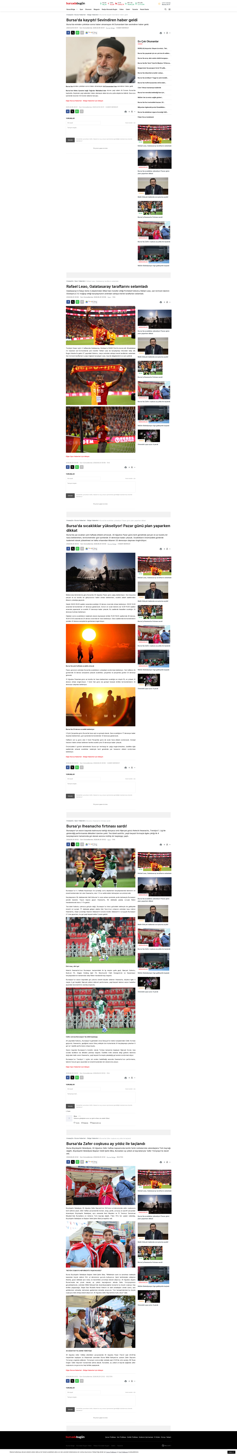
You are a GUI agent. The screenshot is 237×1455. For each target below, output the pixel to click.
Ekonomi (88, 9)
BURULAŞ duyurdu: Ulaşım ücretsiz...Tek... (153, 48)
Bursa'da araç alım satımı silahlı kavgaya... (153, 58)
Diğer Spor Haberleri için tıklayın (77, 456)
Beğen (85, 1123)
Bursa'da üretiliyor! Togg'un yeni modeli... (153, 78)
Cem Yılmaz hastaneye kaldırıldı (149, 88)
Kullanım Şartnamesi (146, 1437)
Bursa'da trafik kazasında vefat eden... (152, 83)
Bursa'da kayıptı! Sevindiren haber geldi (114, 15)
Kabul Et (231, 1452)
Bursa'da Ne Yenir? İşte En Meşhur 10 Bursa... (154, 63)
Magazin (97, 9)
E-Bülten (157, 1437)
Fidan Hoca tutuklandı (146, 117)
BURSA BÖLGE (143, 167)
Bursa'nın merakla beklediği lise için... (151, 92)
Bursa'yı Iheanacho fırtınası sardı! (98, 821)
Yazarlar (135, 9)
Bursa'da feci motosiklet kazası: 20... (151, 102)
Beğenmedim (96, 1123)
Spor (81, 9)
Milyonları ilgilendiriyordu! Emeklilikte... (152, 107)
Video (121, 9)
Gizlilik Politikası (132, 1437)
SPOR (140, 142)
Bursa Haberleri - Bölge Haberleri (86, 15)
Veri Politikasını (123, 1452)
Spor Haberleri (80, 281)
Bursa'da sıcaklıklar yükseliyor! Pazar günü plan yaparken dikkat (123, 520)
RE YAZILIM (166, 1445)
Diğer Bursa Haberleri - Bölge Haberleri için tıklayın (84, 101)
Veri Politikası (121, 1437)
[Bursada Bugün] (75, 3)
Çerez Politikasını (111, 1452)
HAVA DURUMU (166, 2)
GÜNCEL (141, 193)
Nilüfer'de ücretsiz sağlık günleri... (150, 97)
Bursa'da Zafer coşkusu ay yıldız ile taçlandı (115, 1138)
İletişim (168, 1437)
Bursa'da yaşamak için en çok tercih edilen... (154, 53)
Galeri (128, 9)
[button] (77, 9)
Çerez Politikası (110, 1437)
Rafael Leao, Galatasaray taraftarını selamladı (102, 281)
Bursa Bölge (71, 9)
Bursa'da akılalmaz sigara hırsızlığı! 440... (153, 112)
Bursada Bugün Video (84, 1446)
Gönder (70, 140)
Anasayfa (69, 15)
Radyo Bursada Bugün (109, 9)
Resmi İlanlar (144, 9)
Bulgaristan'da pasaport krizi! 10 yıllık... (152, 68)
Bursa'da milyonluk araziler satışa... (151, 73)
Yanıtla (77, 1123)
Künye (163, 1437)
